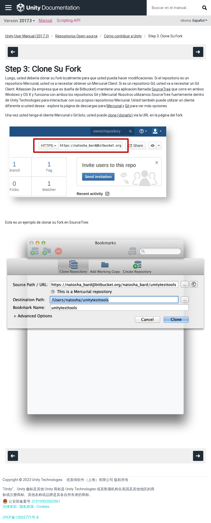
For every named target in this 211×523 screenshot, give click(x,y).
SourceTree (161, 89)
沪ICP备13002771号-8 (21, 517)
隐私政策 (27, 506)
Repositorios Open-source (76, 36)
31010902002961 (46, 501)
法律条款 (10, 506)
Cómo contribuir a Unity (123, 36)
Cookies (43, 506)
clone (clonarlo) (120, 115)
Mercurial (114, 106)
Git (127, 106)
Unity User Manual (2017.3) (27, 36)
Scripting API (68, 20)
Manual (45, 20)
